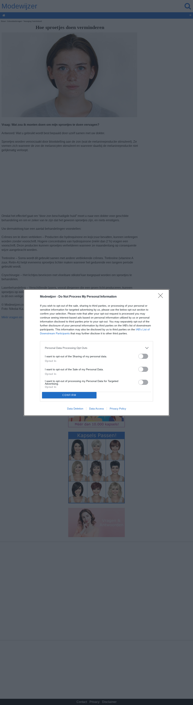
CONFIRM (69, 395)
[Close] (161, 296)
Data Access (96, 408)
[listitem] (96, 348)
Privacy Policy (118, 408)
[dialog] (96, 352)
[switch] (143, 356)
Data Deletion (75, 408)
